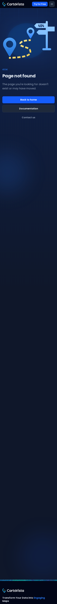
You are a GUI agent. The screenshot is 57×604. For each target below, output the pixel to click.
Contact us (28, 117)
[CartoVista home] (13, 4)
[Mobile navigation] (52, 4)
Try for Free (40, 4)
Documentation (28, 108)
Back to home (28, 99)
